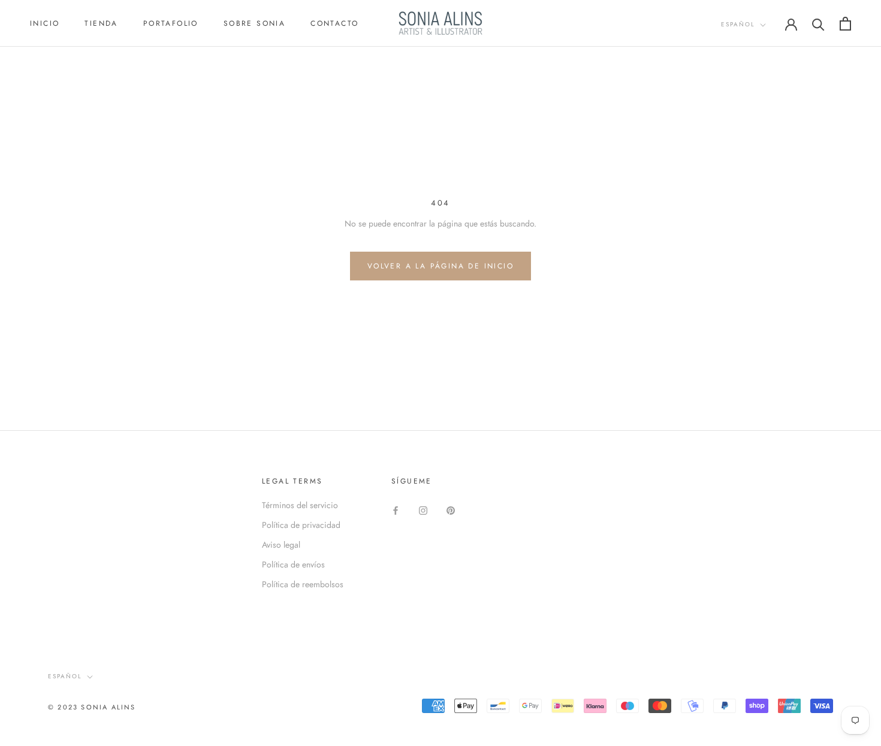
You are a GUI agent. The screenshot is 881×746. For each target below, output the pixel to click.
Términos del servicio (300, 505)
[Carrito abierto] (845, 24)
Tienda (101, 23)
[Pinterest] (450, 510)
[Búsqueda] (818, 23)
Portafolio (170, 23)
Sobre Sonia (254, 23)
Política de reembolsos (302, 584)
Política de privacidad (301, 525)
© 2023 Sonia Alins (92, 707)
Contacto (334, 23)
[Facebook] (395, 510)
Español (738, 24)
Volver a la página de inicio (440, 266)
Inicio (44, 23)
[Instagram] (423, 510)
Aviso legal (281, 545)
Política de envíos (293, 564)
